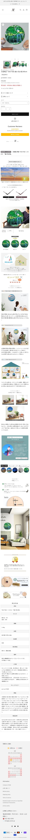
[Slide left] (11, 59)
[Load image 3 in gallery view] (23, 64)
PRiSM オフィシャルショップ (12, 837)
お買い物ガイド (15, 121)
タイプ (2, 100)
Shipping (8, 82)
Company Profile (7, 785)
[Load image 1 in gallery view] (7, 64)
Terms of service (7, 797)
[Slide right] (18, 59)
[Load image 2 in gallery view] (15, 64)
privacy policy (6, 805)
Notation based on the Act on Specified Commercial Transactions (12, 801)
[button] (2, 9)
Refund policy (6, 791)
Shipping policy (6, 794)
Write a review (15, 134)
